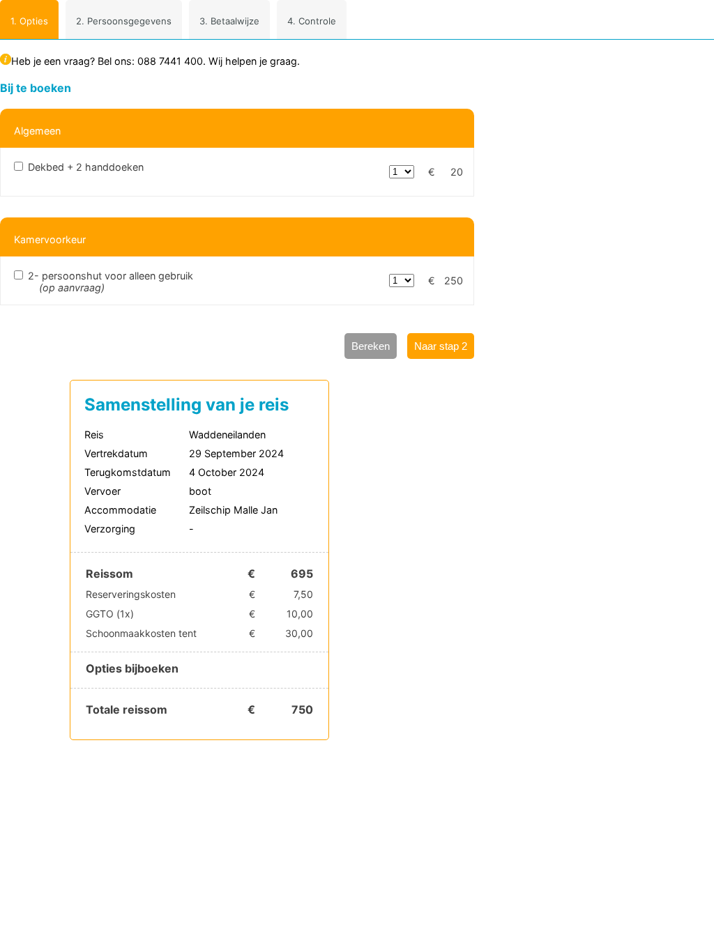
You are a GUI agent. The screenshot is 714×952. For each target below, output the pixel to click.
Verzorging (109, 529)
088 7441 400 (170, 61)
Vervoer (102, 491)
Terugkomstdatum (127, 472)
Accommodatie (120, 510)
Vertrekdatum (116, 453)
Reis (94, 434)
